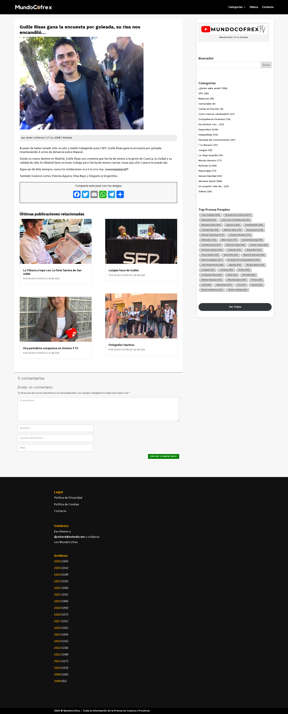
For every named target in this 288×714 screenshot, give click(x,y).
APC (200, 93)
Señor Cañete (237, 290)
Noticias (67, 137)
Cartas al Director (208, 109)
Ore (241, 285)
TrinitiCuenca (211, 245)
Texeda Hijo (210, 230)
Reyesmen (255, 230)
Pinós (257, 280)
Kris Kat (249, 275)
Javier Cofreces (35, 137)
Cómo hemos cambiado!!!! (213, 114)
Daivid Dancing (252, 240)
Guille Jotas (259, 245)
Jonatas (226, 270)
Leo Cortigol (211, 215)
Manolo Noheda (254, 255)
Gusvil (256, 285)
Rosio (244, 270)
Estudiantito (254, 225)
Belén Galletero (212, 290)
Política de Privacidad (68, 498)
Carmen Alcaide (240, 235)
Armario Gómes (212, 250)
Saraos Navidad (207, 176)
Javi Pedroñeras (213, 265)
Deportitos (204, 129)
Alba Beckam (236, 280)
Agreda (235, 265)
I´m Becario (205, 145)
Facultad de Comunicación (214, 139)
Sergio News (255, 265)
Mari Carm (229, 240)
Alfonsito (209, 240)
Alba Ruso (224, 285)
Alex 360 (231, 255)
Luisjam (208, 270)
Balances (203, 98)
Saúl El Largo (235, 245)
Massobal (209, 220)
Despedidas (205, 134)
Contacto (268, 7)
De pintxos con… (208, 124)
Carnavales (204, 103)
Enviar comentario (163, 456)
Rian (232, 275)
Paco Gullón (210, 255)
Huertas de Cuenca (238, 215)
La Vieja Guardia (208, 155)
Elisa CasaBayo (212, 260)
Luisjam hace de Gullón (123, 270)
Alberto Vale (232, 230)
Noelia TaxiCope (213, 235)
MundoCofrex (211, 225)
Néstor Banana (212, 280)
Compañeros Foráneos (211, 119)
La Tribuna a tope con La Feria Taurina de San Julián (52, 272)
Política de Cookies (66, 504)
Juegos (202, 150)
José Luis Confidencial (235, 220)
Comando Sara (212, 275)
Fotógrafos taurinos (121, 345)
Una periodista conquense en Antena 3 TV (50, 348)
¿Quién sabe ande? (209, 88)
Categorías (235, 7)
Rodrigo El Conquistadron (244, 260)
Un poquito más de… (210, 186)
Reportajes (204, 170)
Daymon (233, 225)
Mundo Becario (207, 160)
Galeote (234, 250)
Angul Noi (253, 250)
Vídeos (254, 7)
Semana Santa (207, 181)
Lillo (206, 285)
